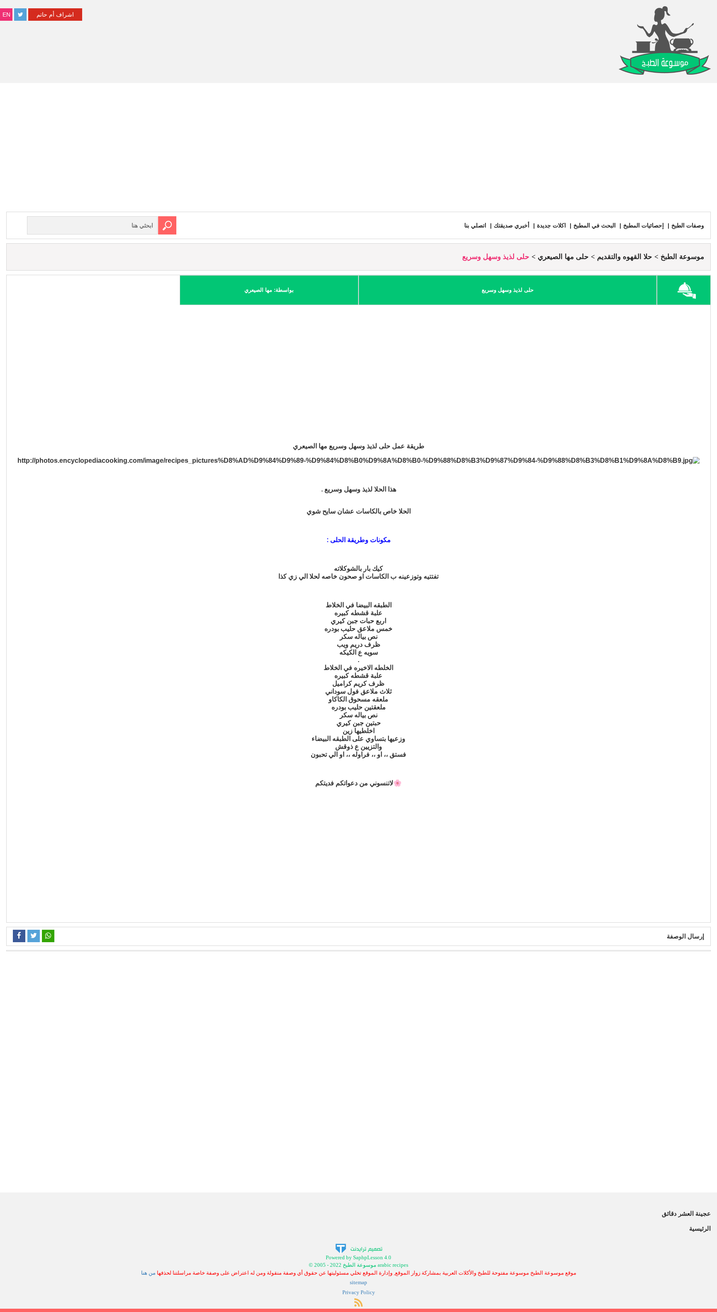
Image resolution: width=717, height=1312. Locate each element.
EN (6, 14)
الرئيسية (700, 1228)
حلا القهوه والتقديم (624, 257)
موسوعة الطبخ (682, 257)
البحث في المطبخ (594, 225)
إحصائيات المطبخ (643, 225)
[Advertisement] (358, 149)
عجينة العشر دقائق (686, 1213)
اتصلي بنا (475, 225)
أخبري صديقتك (511, 225)
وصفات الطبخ (687, 225)
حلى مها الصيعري (563, 257)
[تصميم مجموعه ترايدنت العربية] (358, 1248)
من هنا (148, 1273)
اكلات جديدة (551, 225)
